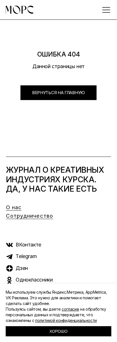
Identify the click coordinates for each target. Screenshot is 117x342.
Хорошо (58, 331)
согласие (70, 309)
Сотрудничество (29, 216)
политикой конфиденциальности (66, 320)
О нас (14, 207)
